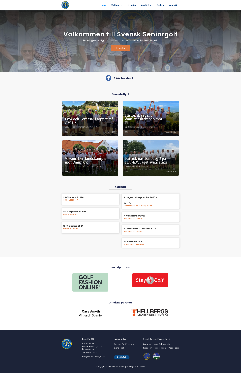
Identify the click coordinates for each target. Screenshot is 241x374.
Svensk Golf (119, 348)
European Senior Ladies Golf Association (161, 348)
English (160, 5)
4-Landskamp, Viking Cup (134, 244)
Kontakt (173, 5)
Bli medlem (120, 48)
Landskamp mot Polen (133, 231)
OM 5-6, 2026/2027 (70, 214)
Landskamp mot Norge (133, 218)
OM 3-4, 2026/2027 (70, 200)
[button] (116, 5)
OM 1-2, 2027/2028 (70, 229)
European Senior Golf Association (158, 344)
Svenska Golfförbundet (124, 344)
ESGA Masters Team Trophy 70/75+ (138, 205)
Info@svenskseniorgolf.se (93, 356)
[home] (66, 5)
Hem (103, 5)
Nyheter (132, 5)
